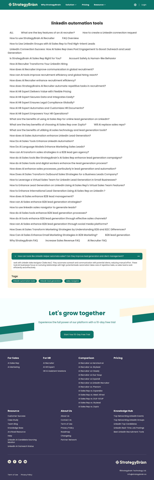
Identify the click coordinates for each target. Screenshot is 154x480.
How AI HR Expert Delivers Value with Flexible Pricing (40, 91)
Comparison (86, 358)
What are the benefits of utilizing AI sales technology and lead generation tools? (58, 130)
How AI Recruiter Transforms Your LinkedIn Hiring (39, 64)
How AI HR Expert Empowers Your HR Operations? (39, 113)
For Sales (13, 358)
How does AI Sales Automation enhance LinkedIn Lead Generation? (50, 135)
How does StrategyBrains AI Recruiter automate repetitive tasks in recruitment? (58, 86)
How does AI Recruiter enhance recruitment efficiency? (43, 80)
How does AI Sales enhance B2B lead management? (42, 196)
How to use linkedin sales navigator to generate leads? (43, 207)
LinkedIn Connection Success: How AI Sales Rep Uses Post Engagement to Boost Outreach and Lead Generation (69, 51)
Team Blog (13, 424)
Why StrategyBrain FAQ (24, 240)
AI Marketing (14, 367)
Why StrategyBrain (51, 4)
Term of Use (66, 424)
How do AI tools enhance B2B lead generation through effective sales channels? (58, 218)
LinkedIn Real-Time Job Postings (129, 427)
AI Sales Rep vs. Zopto (88, 406)
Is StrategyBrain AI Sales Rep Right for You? (35, 58)
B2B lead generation (117, 235)
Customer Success (16, 416)
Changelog (66, 435)
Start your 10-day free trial (77, 334)
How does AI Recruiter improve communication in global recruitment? (52, 69)
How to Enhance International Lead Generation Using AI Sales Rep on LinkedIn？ (58, 190)
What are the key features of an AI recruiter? (48, 32)
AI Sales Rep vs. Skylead (89, 402)
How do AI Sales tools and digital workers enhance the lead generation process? (59, 163)
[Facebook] (14, 461)
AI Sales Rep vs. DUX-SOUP (90, 398)
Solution (70, 4)
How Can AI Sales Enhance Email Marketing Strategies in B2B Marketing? (53, 235)
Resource (98, 4)
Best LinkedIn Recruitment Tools (129, 431)
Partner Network (69, 439)
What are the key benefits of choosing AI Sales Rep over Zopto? (48, 124)
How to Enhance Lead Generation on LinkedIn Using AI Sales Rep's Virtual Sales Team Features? (67, 185)
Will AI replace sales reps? (109, 124)
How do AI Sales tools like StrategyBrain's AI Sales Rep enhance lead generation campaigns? (66, 157)
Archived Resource (17, 431)
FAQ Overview (70, 38)
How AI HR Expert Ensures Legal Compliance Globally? (42, 102)
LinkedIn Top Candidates (125, 424)
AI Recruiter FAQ (97, 240)
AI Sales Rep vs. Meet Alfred (91, 394)
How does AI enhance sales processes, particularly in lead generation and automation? (63, 168)
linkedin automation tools (24, 281)
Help (10, 435)
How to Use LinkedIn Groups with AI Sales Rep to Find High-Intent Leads (52, 43)
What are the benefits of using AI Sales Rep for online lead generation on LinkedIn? (59, 119)
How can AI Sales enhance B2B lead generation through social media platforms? (59, 224)
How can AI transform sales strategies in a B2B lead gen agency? (49, 152)
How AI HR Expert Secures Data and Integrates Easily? (42, 97)
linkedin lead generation (51, 281)
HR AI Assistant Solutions (54, 371)
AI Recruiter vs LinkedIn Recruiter (93, 382)
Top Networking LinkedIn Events (129, 416)
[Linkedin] (9, 461)
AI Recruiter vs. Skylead (89, 367)
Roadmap (65, 431)
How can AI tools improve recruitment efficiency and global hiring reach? (54, 75)
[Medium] (25, 461)
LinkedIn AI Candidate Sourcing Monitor (22, 441)
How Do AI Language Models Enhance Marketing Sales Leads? (47, 146)
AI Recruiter (48, 363)
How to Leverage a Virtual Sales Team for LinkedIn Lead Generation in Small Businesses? (63, 179)
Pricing (85, 4)
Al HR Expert (49, 367)
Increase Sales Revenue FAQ (62, 240)
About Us (66, 411)
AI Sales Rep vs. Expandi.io (90, 390)
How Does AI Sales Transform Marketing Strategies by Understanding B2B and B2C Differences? (68, 229)
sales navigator (72, 281)
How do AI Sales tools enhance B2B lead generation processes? (48, 213)
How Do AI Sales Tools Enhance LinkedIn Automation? (42, 141)
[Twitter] (20, 461)
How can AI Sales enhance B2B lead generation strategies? (46, 202)
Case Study (13, 420)
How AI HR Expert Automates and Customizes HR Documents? (47, 108)
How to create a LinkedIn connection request (110, 32)
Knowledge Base (15, 427)
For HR (47, 358)
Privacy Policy (67, 427)
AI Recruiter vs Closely (88, 371)
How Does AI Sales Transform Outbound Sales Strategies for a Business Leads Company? (64, 174)
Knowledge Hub (123, 411)
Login (143, 4)
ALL (11, 32)
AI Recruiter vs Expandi (89, 379)
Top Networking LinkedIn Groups (129, 420)
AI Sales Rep (13, 363)
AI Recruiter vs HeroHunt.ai (90, 363)
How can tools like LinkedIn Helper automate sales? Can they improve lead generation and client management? (71, 256)
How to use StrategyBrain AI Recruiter (32, 38)
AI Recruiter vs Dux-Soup (90, 375)
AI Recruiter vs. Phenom (89, 386)
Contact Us (66, 420)
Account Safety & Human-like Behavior (92, 58)
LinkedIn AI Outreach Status (21, 446)
